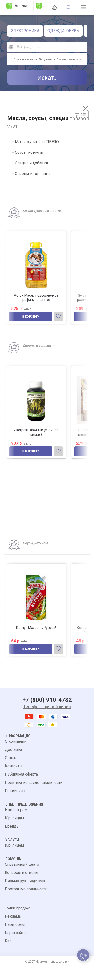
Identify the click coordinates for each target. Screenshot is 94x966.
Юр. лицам (14, 818)
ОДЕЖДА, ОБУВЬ (63, 31)
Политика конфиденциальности (33, 782)
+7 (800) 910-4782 (47, 700)
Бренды (12, 826)
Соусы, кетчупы (29, 152)
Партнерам (15, 924)
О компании (15, 741)
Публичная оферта (21, 774)
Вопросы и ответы (21, 872)
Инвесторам (16, 809)
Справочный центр (22, 864)
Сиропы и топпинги (32, 173)
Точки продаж (17, 908)
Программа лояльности (26, 889)
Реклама (13, 916)
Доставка (13, 749)
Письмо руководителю (26, 881)
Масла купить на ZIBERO (37, 141)
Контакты (13, 766)
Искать (47, 77)
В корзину (30, 316)
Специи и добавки (31, 163)
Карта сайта (15, 932)
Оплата (11, 757)
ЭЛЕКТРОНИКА (25, 31)
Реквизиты (15, 790)
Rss (8, 941)
